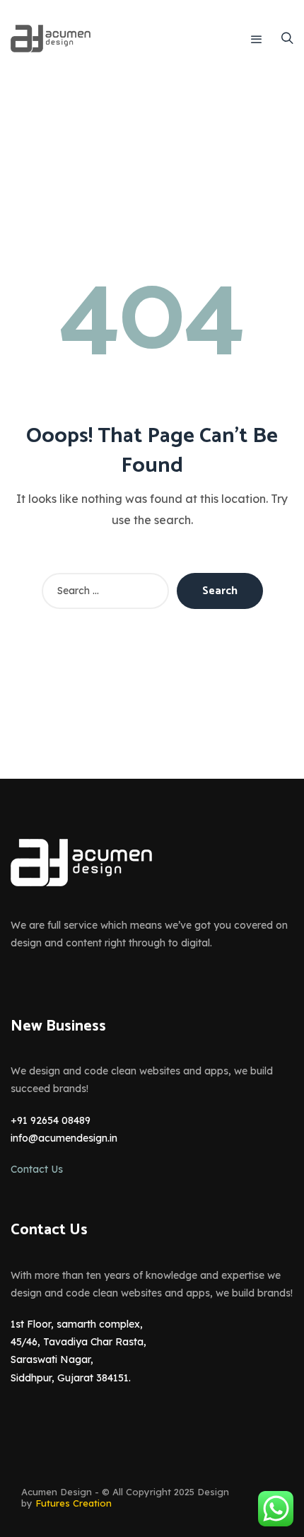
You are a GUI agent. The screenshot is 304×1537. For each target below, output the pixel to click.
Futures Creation (73, 1503)
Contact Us (37, 1169)
